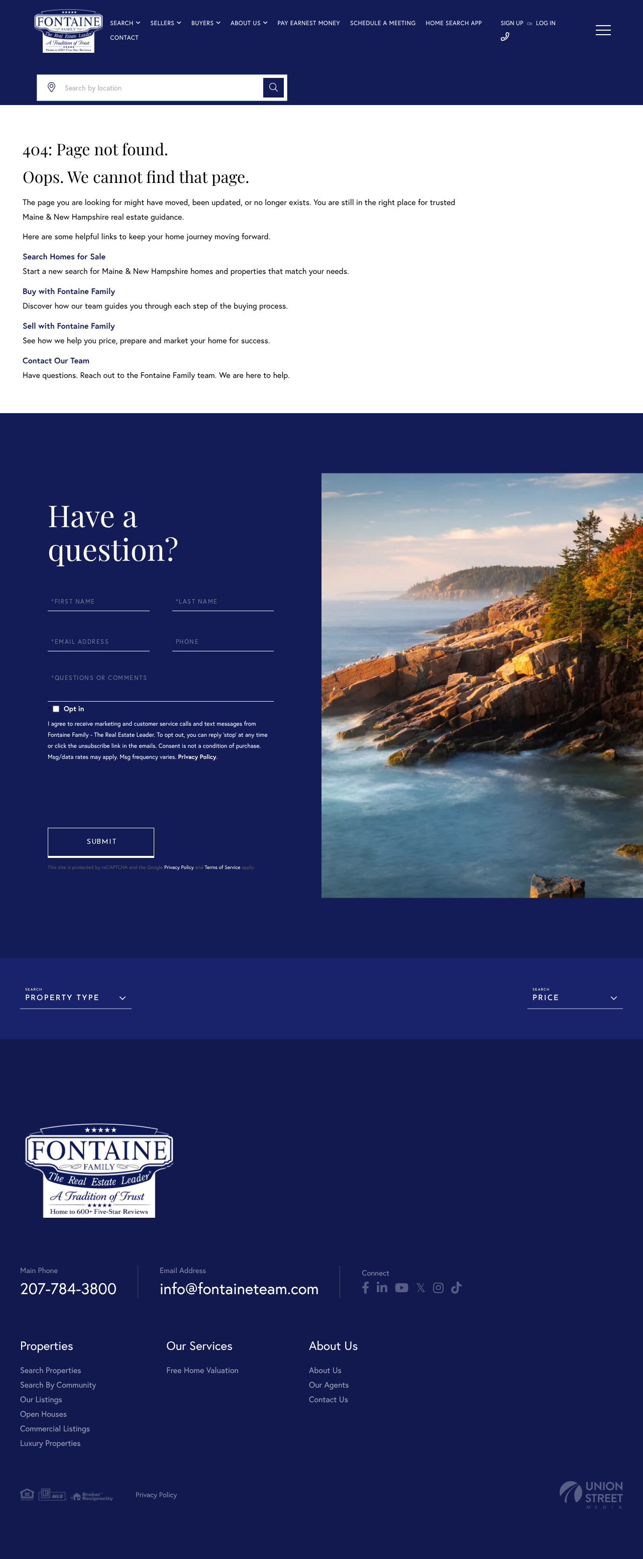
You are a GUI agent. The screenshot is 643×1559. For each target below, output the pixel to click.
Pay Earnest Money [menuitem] (309, 23)
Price (546, 998)
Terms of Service (222, 867)
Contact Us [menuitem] (328, 1400)
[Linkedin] (382, 1288)
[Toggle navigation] (603, 30)
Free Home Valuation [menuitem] (202, 1371)
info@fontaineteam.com (239, 1288)
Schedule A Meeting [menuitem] (382, 23)
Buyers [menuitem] (202, 23)
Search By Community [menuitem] (58, 1385)
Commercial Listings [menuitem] (55, 1429)
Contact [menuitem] (124, 38)
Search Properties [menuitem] (50, 1371)
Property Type (62, 998)
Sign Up (512, 23)
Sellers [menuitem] (162, 23)
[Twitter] (420, 1288)
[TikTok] (456, 1288)
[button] (273, 88)
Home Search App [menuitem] (454, 23)
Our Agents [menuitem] (329, 1385)
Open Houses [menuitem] (43, 1414)
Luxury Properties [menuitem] (50, 1443)
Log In (546, 23)
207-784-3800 (68, 1288)
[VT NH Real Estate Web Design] (591, 1495)
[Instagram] (438, 1288)
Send (101, 843)
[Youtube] (401, 1288)
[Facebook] (365, 1288)
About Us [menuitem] (246, 23)
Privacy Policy (197, 757)
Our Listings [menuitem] (41, 1400)
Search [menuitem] (122, 23)
